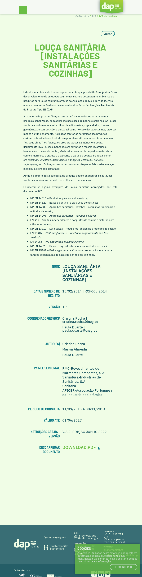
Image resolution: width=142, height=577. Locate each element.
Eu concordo (123, 567)
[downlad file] (99, 447)
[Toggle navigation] (23, 11)
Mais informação (101, 561)
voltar (108, 33)
